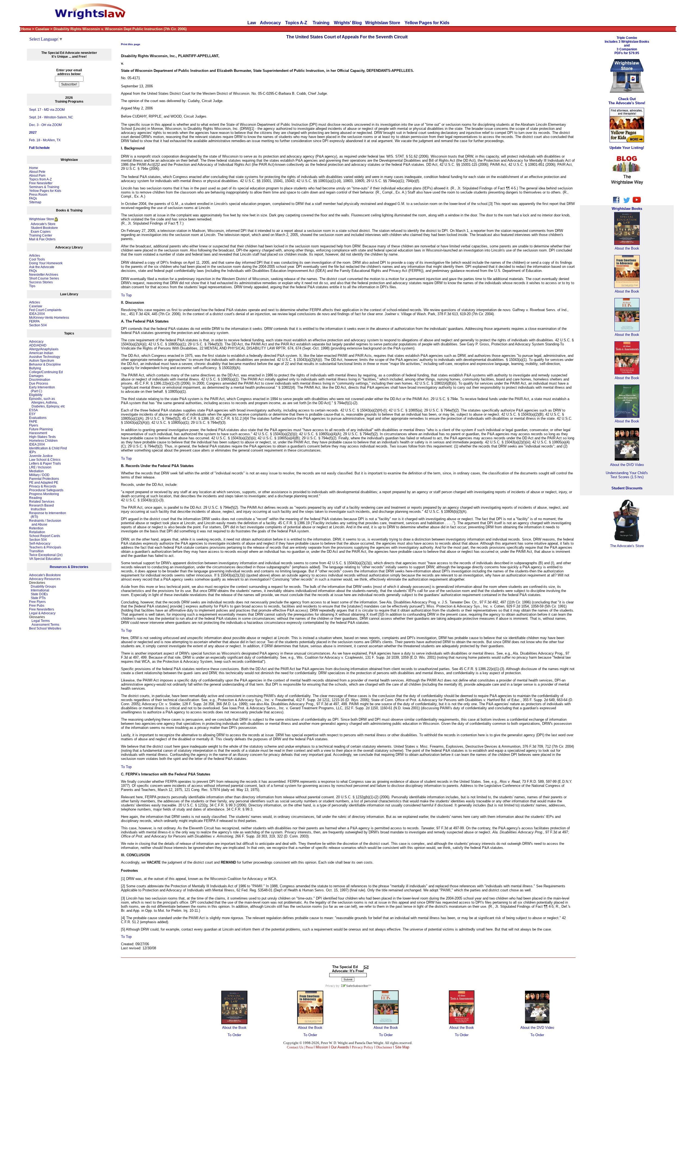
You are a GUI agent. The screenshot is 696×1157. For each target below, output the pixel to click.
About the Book (234, 1028)
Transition (36, 551)
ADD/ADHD (37, 345)
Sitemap (35, 202)
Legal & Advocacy (42, 613)
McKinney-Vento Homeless (49, 318)
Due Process (38, 383)
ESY (32, 414)
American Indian (41, 353)
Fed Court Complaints (45, 310)
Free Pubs (36, 605)
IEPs (32, 452)
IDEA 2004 (37, 314)
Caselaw (35, 306)
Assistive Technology (44, 357)
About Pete (37, 172)
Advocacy (270, 22)
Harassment (38, 433)
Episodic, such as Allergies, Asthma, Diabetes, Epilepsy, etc (47, 402)
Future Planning (41, 429)
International (40, 590)
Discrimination (39, 380)
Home (33, 168)
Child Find (59, 448)
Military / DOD (39, 475)
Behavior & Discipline (45, 364)
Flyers (33, 425)
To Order (234, 1035)
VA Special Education (45, 559)
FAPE (33, 421)
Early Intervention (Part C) (42, 389)
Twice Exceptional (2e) (46, 555)
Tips (32, 286)
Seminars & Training (44, 187)
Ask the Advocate (41, 267)
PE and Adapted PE (43, 482)
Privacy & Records (42, 486)
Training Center (40, 235)
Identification (38, 448)
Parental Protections (44, 479)
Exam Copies (40, 232)
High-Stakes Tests (42, 437)
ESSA (33, 410)
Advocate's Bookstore (45, 575)
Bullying (35, 368)
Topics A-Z (296, 22)
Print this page (130, 44)
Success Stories (41, 282)
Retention (36, 528)
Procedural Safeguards (46, 490)
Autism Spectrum (41, 361)
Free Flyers (37, 602)
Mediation (36, 471)
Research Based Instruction (41, 507)
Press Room (38, 195)
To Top (126, 295)
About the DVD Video (537, 1028)
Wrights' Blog (348, 22)
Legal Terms (41, 621)
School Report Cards (44, 536)
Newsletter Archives (43, 275)
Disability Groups (43, 586)
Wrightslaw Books (627, 209)
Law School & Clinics (44, 460)
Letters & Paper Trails (45, 463)
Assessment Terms (45, 625)
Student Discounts (626, 488)
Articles (34, 255)
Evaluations (37, 418)
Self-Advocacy (39, 543)
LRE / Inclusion (40, 467)
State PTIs (38, 598)
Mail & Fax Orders (42, 239)
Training (321, 22)
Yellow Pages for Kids (427, 22)
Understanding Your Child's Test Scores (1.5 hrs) (627, 475)
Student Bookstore (44, 228)
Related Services (41, 502)
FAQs (33, 198)
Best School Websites (45, 628)
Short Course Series (44, 278)
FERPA (34, 321)
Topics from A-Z (40, 179)
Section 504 (38, 325)
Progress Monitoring (44, 494)
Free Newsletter (40, 183)
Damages (36, 376)
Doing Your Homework (46, 263)
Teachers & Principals (45, 547)
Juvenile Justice (41, 456)
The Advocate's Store (627, 546)
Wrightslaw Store (382, 22)
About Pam (37, 175)
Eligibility (35, 395)
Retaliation (37, 532)
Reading (35, 498)
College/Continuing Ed (46, 372)
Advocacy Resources (44, 579)
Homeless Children (43, 441)
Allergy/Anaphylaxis (43, 349)
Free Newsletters (41, 609)
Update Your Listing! (627, 148)
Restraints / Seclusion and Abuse (45, 522)
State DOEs (39, 594)
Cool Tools (37, 259)
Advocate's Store (42, 224)
